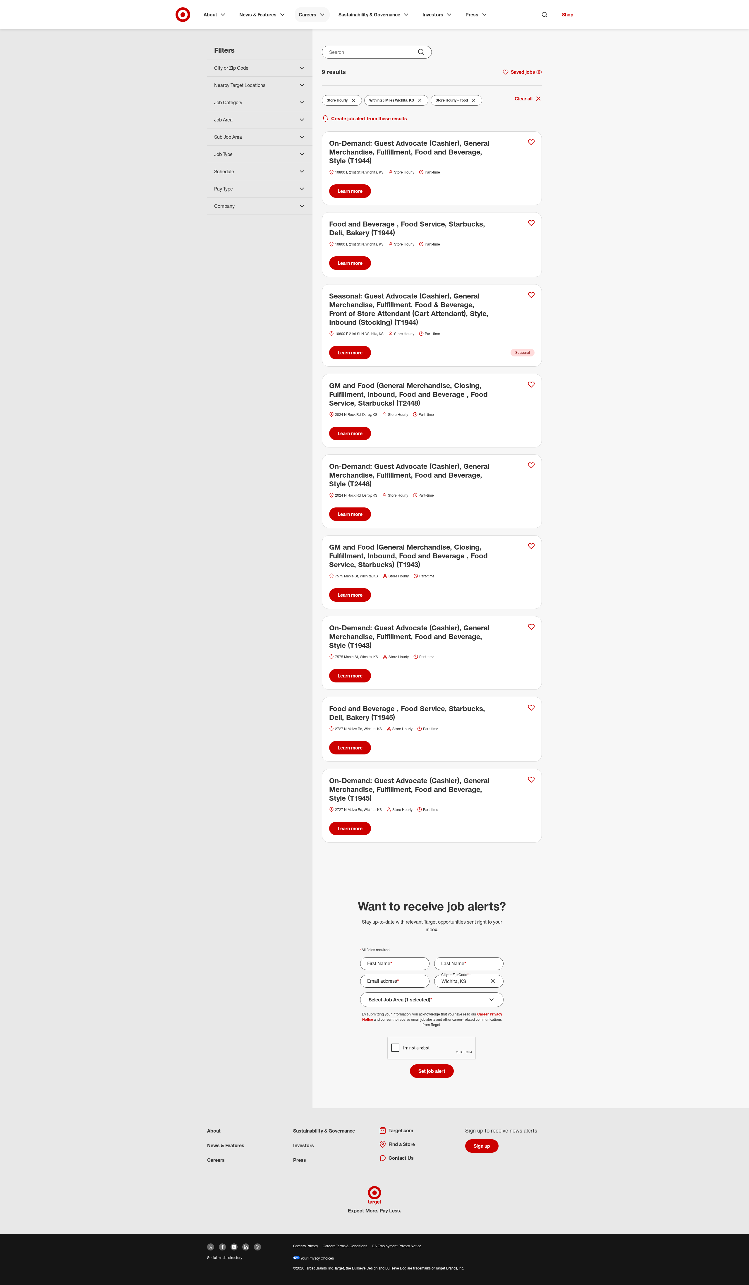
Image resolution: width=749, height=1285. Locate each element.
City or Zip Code (455, 974)
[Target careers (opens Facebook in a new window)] (222, 1246)
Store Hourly (339, 101)
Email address (383, 981)
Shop (567, 15)
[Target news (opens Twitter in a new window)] (210, 1246)
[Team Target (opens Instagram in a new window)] (234, 1246)
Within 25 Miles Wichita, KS (391, 101)
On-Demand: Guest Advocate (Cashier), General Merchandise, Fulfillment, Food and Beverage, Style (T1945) (409, 789)
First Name (379, 963)
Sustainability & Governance (369, 15)
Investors (432, 15)
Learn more (350, 191)
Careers (307, 15)
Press (471, 15)
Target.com (401, 1130)
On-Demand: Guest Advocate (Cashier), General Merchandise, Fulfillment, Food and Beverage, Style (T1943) (409, 636)
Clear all (523, 99)
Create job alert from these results (369, 118)
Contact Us (401, 1158)
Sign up (482, 1146)
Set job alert (431, 1071)
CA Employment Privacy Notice (396, 1246)
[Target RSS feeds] (257, 1246)
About (210, 15)
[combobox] (377, 52)
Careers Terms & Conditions (345, 1246)
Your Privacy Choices (317, 1258)
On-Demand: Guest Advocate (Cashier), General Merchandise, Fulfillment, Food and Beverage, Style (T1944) (409, 152)
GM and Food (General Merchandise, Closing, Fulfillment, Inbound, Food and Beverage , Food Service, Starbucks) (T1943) (408, 556)
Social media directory (224, 1257)
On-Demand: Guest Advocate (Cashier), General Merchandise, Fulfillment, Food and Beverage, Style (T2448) (409, 475)
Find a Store (402, 1144)
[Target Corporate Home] (183, 14)
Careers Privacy (305, 1246)
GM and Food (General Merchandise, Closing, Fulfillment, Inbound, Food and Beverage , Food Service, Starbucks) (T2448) (408, 394)
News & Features (257, 15)
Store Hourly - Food (452, 101)
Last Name (453, 963)
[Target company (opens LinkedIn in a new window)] (245, 1246)
